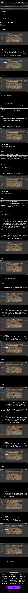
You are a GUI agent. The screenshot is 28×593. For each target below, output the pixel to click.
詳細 (15, 583)
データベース (5, 14)
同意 (14, 587)
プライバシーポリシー (14, 591)
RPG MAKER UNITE (5, 11)
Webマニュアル (5, 13)
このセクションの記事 (5, 18)
